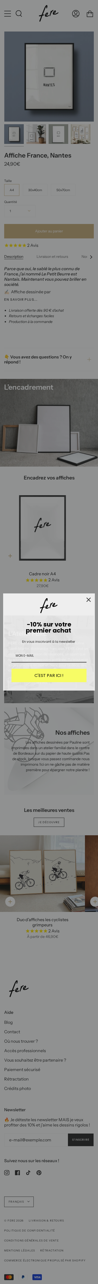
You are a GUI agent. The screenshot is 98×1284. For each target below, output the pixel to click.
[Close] (88, 599)
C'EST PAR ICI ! (49, 675)
